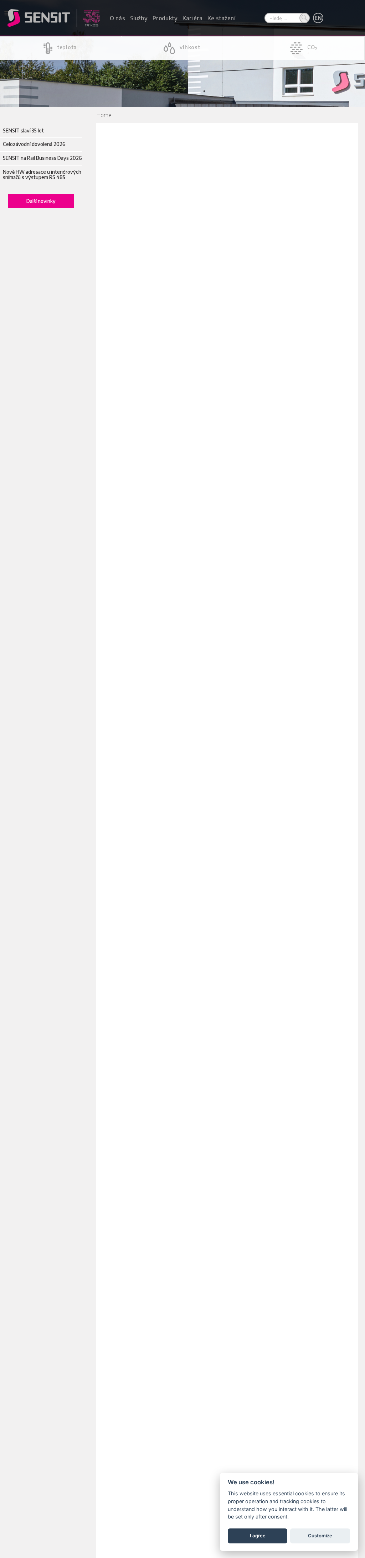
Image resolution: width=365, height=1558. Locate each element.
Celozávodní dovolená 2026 (34, 144)
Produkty (165, 18)
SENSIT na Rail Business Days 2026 (42, 158)
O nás (117, 18)
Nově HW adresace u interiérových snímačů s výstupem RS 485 (42, 174)
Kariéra (192, 18)
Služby (139, 18)
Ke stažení (221, 18)
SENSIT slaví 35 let (23, 130)
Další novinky (41, 201)
